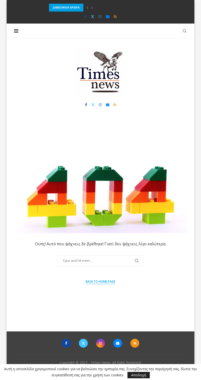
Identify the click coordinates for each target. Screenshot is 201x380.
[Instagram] (100, 16)
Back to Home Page (100, 281)
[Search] (184, 31)
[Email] (108, 16)
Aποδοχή (138, 375)
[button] (87, 8)
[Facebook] (85, 16)
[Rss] (115, 16)
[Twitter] (92, 16)
